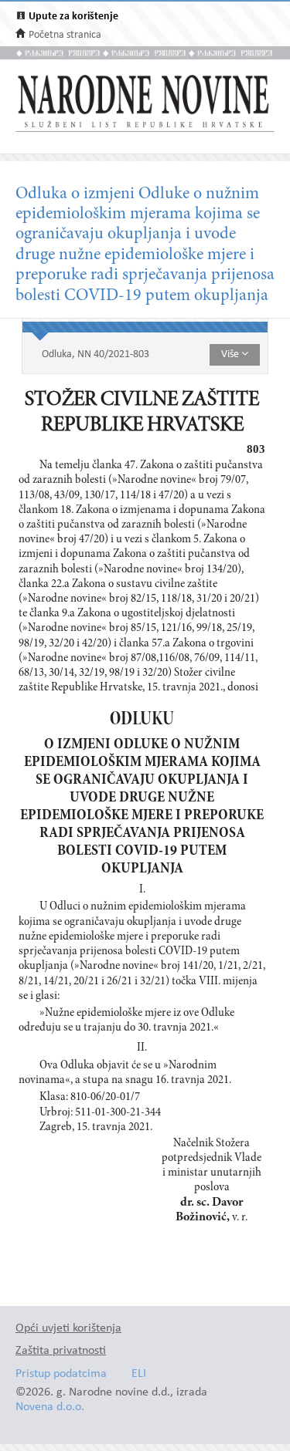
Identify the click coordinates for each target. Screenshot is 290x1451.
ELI (138, 1374)
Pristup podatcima (61, 1374)
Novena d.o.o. (49, 1407)
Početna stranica (65, 35)
